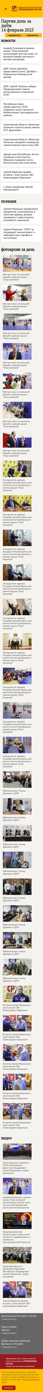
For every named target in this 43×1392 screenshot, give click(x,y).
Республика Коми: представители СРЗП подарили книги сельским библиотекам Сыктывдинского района (21, 109)
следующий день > (33, 35)
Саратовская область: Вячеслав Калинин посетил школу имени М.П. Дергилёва (21, 127)
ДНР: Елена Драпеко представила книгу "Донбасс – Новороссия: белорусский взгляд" (21, 73)
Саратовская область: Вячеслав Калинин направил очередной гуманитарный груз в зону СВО (21, 142)
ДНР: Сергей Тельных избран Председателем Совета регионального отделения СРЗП (19, 90)
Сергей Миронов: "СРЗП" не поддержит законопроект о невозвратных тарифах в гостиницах (19, 233)
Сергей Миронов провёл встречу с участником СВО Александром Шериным (18, 174)
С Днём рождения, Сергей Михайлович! (18, 188)
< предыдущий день (14, 35)
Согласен (8, 1388)
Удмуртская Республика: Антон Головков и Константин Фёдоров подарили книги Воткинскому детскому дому (21, 158)
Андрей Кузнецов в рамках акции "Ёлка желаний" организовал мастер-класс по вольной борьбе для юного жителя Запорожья (20, 53)
